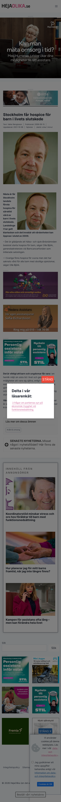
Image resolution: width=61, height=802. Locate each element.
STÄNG (47, 379)
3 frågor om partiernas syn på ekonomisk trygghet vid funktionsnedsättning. (27, 406)
